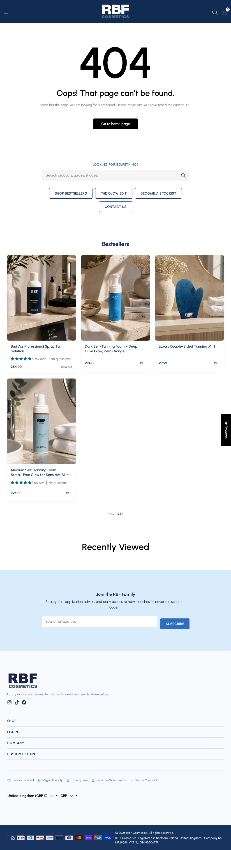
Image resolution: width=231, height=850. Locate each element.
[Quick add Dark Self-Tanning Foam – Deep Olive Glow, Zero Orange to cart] (141, 363)
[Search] (214, 12)
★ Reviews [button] (226, 430)
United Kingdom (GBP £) (27, 796)
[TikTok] (16, 702)
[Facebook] (24, 702)
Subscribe (175, 624)
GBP (64, 796)
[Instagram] (9, 702)
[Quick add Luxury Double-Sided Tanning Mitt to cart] (215, 363)
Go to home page (115, 124)
